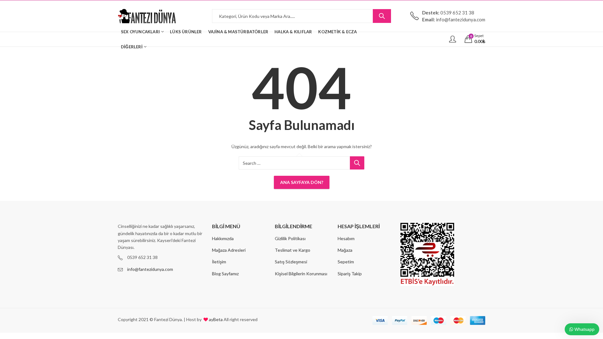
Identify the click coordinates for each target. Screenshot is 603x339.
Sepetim (346, 261)
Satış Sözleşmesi (291, 261)
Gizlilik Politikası (290, 238)
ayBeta (215, 319)
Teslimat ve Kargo (292, 250)
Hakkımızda (223, 238)
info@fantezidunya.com (150, 269)
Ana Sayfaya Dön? (301, 182)
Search (382, 16)
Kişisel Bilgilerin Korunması (301, 273)
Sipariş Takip (350, 273)
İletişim (219, 261)
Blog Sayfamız (225, 273)
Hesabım (346, 238)
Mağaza (345, 250)
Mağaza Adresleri (229, 250)
